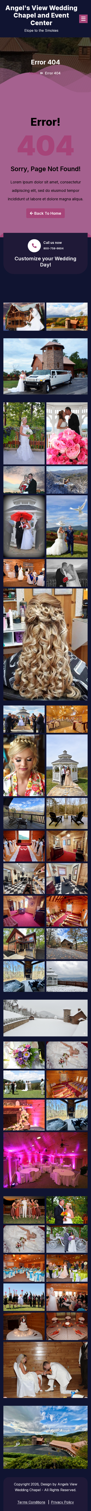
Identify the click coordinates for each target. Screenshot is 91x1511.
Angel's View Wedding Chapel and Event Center (41, 15)
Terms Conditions (31, 1502)
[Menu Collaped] (83, 19)
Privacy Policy (62, 1502)
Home (34, 73)
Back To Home (47, 213)
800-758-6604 (53, 248)
